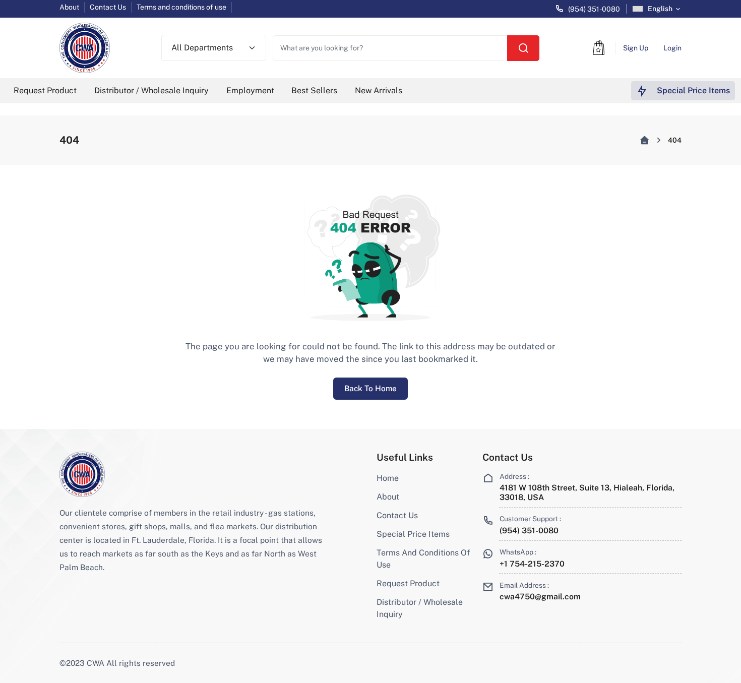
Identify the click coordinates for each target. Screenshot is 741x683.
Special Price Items (413, 534)
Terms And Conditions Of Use (423, 559)
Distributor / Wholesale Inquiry (151, 90)
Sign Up (635, 48)
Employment (250, 90)
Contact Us (108, 7)
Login (672, 48)
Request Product (45, 90)
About (69, 7)
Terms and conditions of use (181, 7)
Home (388, 478)
